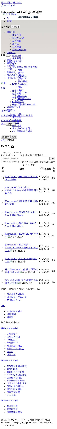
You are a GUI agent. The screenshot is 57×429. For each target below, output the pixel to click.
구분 (3, 306)
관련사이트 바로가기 (9, 328)
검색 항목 (6, 155)
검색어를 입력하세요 (33, 155)
